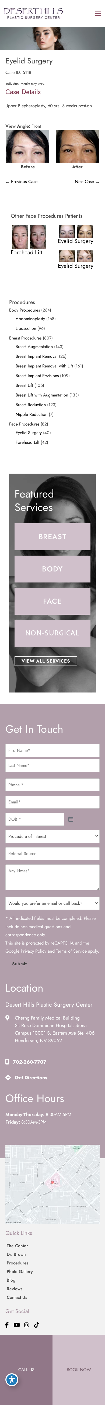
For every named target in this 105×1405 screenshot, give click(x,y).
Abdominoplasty (30, 319)
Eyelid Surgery (29, 433)
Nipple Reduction (31, 414)
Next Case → (87, 181)
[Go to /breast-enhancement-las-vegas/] (52, 536)
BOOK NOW (79, 1370)
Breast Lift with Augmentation (42, 395)
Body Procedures (24, 310)
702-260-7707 (29, 1062)
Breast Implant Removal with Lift (44, 366)
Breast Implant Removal (37, 356)
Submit (19, 964)
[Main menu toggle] (98, 13)
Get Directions (31, 1077)
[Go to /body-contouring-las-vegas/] (52, 569)
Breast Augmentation (34, 347)
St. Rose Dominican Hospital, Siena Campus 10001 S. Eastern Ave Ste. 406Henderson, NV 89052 (54, 1033)
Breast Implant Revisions (37, 376)
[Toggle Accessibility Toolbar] (11, 1379)
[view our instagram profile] (26, 1325)
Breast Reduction (31, 405)
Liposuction (26, 328)
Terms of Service (71, 951)
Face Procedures (24, 424)
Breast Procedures (25, 338)
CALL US (26, 1370)
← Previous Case (21, 181)
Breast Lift (24, 385)
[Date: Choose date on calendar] (71, 819)
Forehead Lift (27, 442)
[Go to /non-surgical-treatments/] (52, 633)
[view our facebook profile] (7, 1325)
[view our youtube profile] (17, 1325)
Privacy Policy (33, 951)
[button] (46, 661)
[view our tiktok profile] (36, 1325)
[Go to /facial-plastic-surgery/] (52, 601)
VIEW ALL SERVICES (46, 661)
